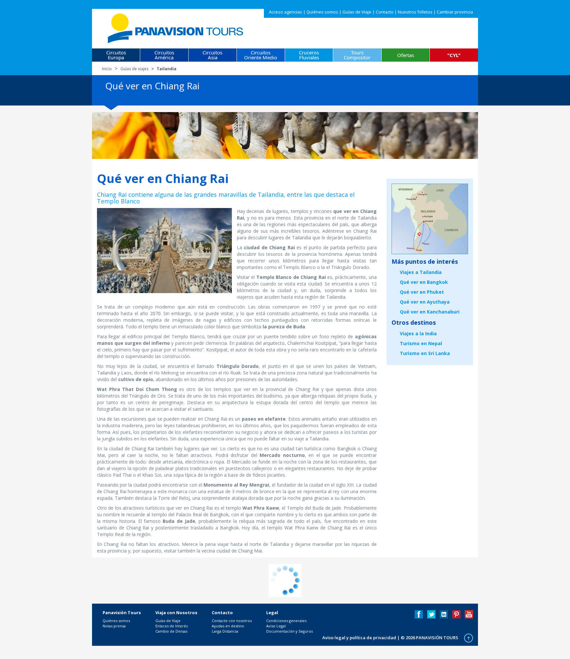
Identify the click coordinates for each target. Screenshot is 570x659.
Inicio (107, 69)
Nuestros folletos (415, 12)
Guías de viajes (134, 69)
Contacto (385, 12)
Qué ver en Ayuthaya (425, 302)
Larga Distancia (225, 631)
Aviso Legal (276, 625)
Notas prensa (114, 625)
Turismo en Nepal (421, 343)
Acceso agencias (285, 12)
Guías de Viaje (356, 12)
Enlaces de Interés (171, 625)
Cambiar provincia (455, 12)
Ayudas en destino (228, 625)
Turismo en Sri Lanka (425, 353)
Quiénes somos (322, 12)
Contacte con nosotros (232, 620)
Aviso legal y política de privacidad (359, 638)
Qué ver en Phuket (422, 292)
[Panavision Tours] (176, 27)
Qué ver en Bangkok (424, 282)
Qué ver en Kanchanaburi (429, 312)
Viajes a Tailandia (421, 272)
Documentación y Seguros (289, 631)
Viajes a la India (418, 333)
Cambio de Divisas (171, 631)
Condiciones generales (286, 620)
